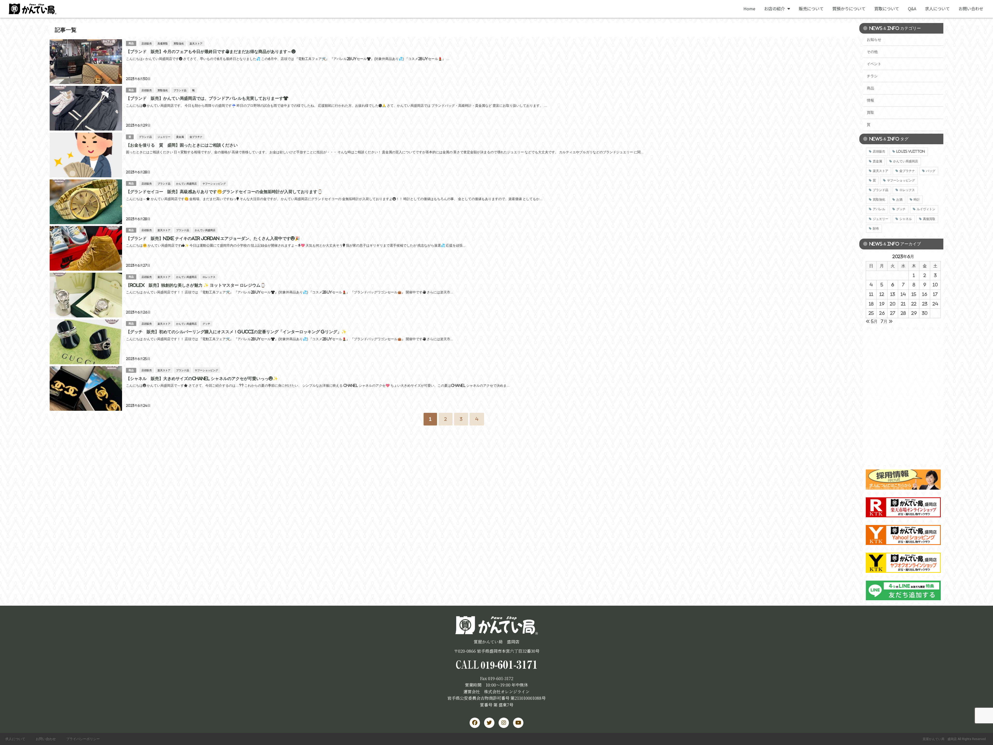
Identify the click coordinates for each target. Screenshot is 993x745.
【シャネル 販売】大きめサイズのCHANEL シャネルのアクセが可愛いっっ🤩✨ (202, 378)
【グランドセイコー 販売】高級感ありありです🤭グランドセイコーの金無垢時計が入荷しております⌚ (224, 191)
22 (913, 304)
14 (903, 294)
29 (914, 313)
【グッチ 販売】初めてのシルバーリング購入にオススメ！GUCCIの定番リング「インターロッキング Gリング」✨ (236, 332)
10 (935, 285)
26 (882, 313)
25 (871, 313)
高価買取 (162, 43)
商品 (131, 43)
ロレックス (208, 277)
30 (924, 313)
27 (892, 313)
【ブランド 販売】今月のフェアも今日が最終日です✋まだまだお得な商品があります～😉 (211, 51)
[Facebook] (475, 723)
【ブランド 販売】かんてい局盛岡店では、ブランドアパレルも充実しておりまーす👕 (207, 98)
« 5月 (872, 321)
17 (935, 294)
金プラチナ (196, 136)
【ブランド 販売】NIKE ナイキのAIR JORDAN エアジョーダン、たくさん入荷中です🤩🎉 (213, 238)
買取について (886, 8)
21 (903, 304)
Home (749, 8)
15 (914, 294)
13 (892, 294)
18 (871, 304)
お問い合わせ (971, 8)
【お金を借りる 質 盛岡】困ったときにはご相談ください (182, 145)
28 (903, 313)
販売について (811, 8)
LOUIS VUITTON (910, 151)
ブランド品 (180, 90)
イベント (874, 64)
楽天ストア (196, 43)
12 (881, 294)
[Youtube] (518, 723)
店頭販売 (146, 43)
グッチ (206, 323)
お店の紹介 (774, 8)
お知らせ (874, 39)
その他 (872, 52)
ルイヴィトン (926, 209)
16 (924, 294)
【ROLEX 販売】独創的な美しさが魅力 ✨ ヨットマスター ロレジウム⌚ (196, 285)
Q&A (912, 8)
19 (881, 304)
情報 (870, 100)
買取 (870, 112)
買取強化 (179, 43)
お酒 (899, 199)
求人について (937, 8)
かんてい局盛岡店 (186, 183)
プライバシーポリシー (83, 739)
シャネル (905, 219)
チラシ (872, 76)
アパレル (879, 209)
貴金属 (180, 136)
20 (892, 304)
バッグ (930, 170)
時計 (917, 199)
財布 (876, 228)
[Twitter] (489, 723)
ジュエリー (163, 136)
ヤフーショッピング (214, 183)
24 (935, 304)
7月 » (887, 321)
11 (871, 294)
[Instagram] (504, 723)
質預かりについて (849, 8)
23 (924, 304)
